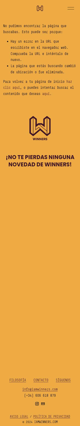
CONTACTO (40, 380)
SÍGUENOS (63, 380)
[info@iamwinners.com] (43, 404)
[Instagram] (37, 404)
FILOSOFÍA (17, 380)
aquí (46, 94)
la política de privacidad (44, 280)
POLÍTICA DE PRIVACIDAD (51, 416)
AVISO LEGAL (19, 416)
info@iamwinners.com (40, 389)
